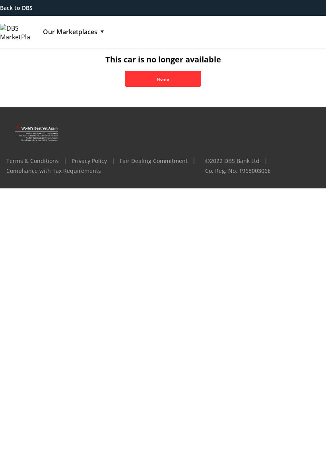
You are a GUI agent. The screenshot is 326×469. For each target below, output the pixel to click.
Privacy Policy (89, 161)
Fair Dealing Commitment (154, 161)
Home (163, 79)
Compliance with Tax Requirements (53, 170)
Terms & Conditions (32, 161)
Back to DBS (16, 8)
